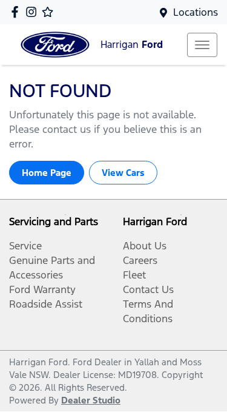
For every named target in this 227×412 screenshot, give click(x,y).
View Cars (123, 172)
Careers (140, 260)
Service (25, 245)
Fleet (134, 275)
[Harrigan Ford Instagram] (33, 12)
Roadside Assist (45, 304)
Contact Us (148, 289)
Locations (195, 12)
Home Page (46, 172)
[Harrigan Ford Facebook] (17, 12)
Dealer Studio (90, 400)
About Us (144, 245)
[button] (202, 45)
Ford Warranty (42, 289)
